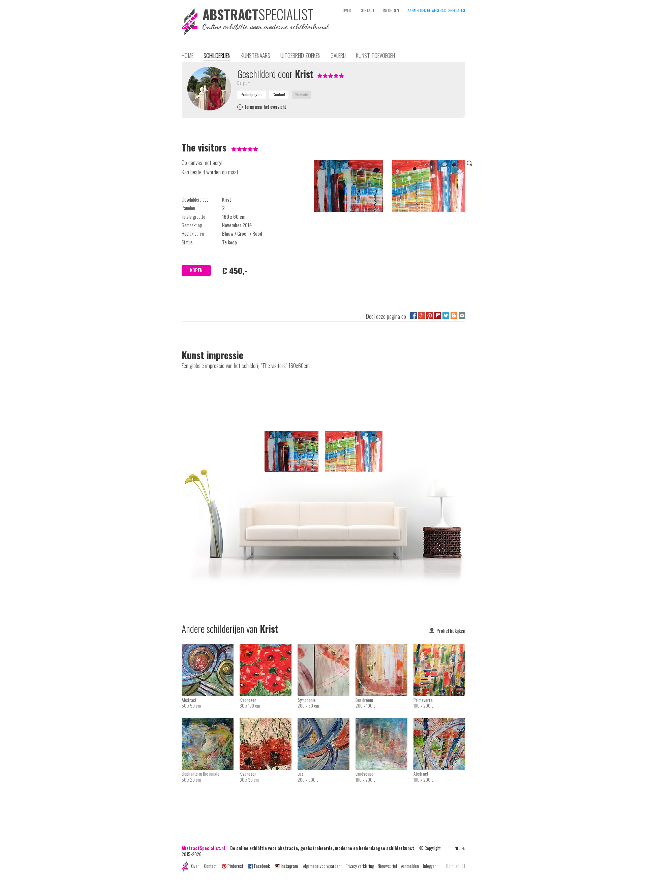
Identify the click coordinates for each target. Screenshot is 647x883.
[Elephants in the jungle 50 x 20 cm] (211, 722)
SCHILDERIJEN (217, 55)
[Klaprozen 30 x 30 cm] (269, 722)
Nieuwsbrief (387, 865)
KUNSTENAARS (255, 55)
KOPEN (196, 270)
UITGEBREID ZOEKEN (300, 55)
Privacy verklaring (359, 865)
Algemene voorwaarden (321, 865)
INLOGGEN (391, 10)
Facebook (262, 865)
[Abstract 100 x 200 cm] (439, 722)
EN (463, 848)
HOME (187, 55)
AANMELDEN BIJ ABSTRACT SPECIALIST (436, 10)
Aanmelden (410, 865)
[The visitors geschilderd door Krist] (389, 187)
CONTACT (367, 10)
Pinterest (235, 865)
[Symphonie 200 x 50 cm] (327, 648)
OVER (347, 10)
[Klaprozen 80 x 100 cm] (269, 648)
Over (195, 865)
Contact (210, 865)
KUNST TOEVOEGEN (375, 55)
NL (457, 848)
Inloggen (429, 865)
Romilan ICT (455, 866)
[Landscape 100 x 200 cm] (384, 722)
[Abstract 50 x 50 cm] (211, 648)
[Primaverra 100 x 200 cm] (439, 648)
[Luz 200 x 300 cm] (327, 722)
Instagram (289, 865)
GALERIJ (338, 55)
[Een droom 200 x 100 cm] (384, 648)
